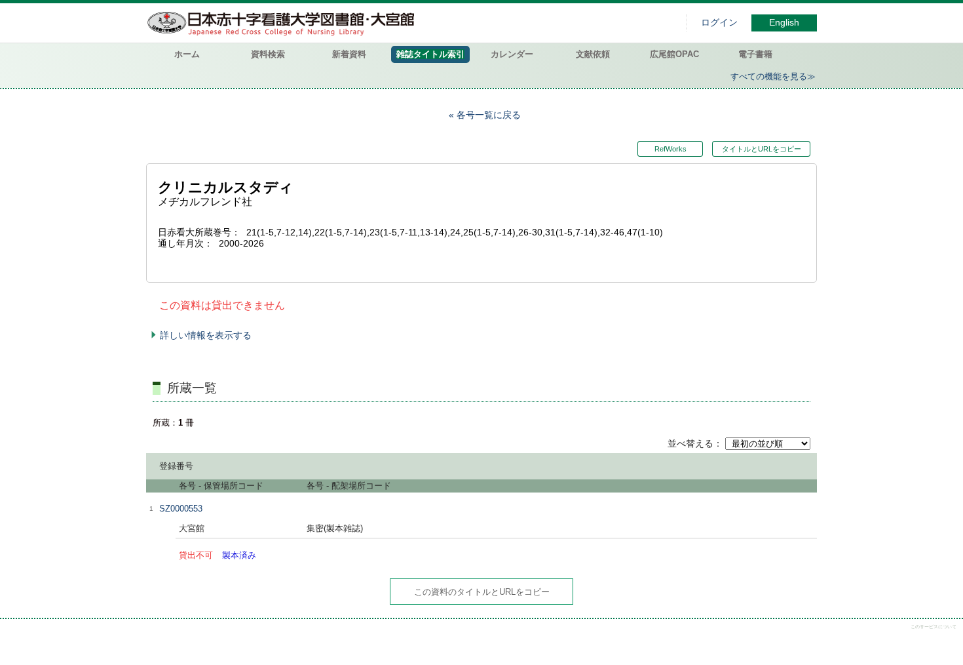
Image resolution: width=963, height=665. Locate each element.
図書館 (283, 23)
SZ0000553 (180, 509)
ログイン (719, 23)
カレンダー (512, 54)
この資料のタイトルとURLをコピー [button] (482, 592)
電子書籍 (755, 54)
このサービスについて (933, 627)
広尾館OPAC (674, 54)
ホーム (187, 54)
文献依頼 (593, 54)
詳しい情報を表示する (206, 335)
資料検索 (268, 54)
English (784, 23)
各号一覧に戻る (489, 115)
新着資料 (349, 54)
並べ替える (690, 443)
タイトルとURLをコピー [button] (761, 149)
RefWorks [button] (670, 149)
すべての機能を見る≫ (773, 76)
